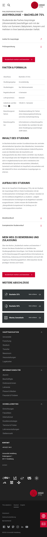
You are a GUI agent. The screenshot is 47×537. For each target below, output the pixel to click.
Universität (7, 337)
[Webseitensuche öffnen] (9, 5)
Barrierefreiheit (6, 521)
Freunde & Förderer (10, 395)
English (22, 505)
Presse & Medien (9, 391)
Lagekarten (7, 361)
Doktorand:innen (9, 383)
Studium (6, 345)
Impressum (5, 513)
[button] (23, 332)
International (8, 417)
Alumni (5, 375)
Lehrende (6, 387)
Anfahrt (4, 465)
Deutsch (16, 505)
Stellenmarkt (8, 433)
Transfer (6, 349)
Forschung (7, 341)
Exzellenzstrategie (10, 421)
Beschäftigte (8, 379)
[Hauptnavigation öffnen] (4, 5)
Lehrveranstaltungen (11, 429)
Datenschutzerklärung (9, 517)
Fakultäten (7, 413)
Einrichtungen (8, 409)
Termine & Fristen (10, 425)
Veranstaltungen (9, 357)
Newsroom (7, 353)
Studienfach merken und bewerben (17, 59)
